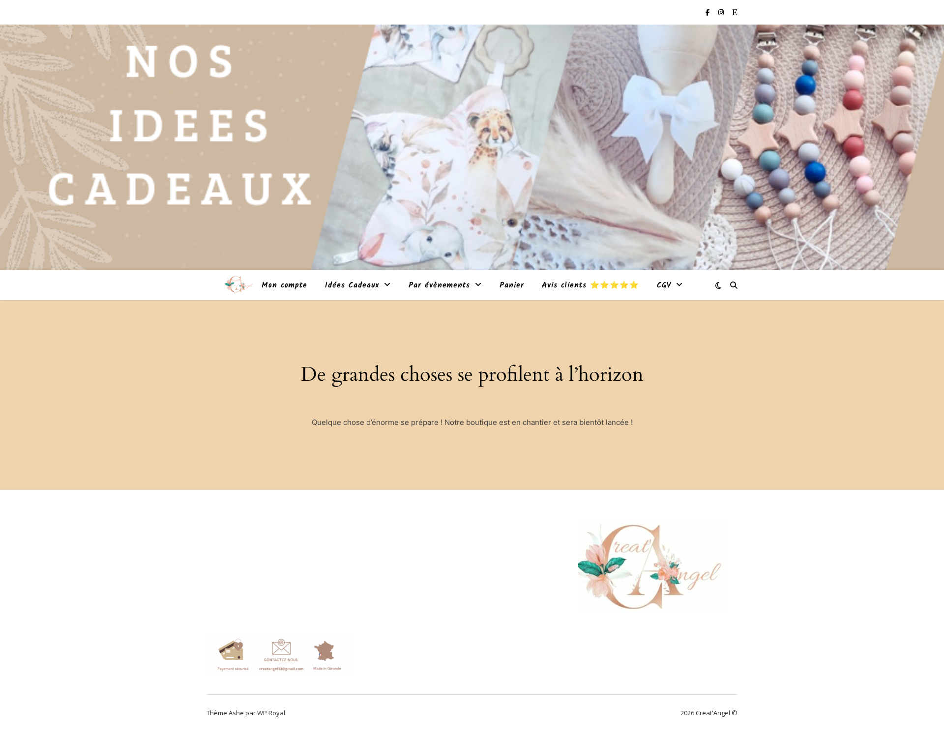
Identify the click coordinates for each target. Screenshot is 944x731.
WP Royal (271, 712)
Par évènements (439, 285)
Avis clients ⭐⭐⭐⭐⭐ (590, 285)
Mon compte (284, 285)
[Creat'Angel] (238, 285)
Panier (512, 285)
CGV (664, 285)
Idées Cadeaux (352, 285)
